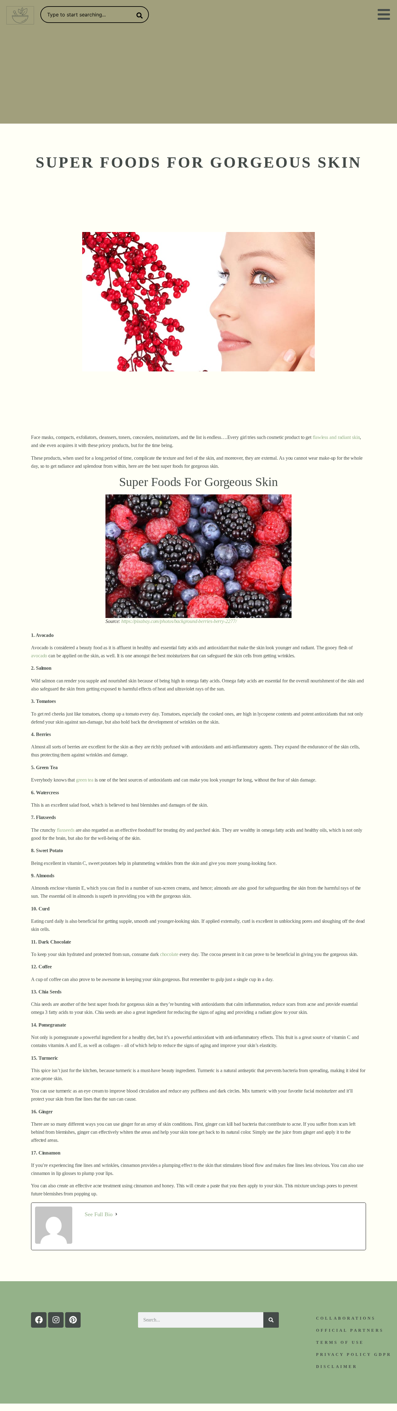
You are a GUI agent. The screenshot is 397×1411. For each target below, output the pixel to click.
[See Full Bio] (116, 1214)
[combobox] (94, 14)
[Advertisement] (198, 77)
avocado (39, 655)
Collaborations (346, 1318)
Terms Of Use (340, 1342)
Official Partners (350, 1330)
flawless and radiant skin (336, 437)
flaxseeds (65, 830)
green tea (84, 779)
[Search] (138, 15)
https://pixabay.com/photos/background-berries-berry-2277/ (178, 621)
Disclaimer (336, 1366)
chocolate (169, 954)
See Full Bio (99, 1214)
